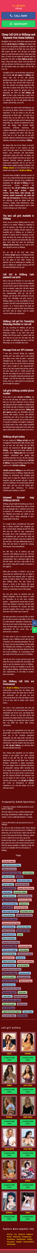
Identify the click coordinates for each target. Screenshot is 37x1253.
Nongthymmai (21, 1239)
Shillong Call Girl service (9, 985)
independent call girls (25, 973)
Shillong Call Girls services (9, 900)
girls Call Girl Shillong (23, 965)
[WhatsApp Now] (34, 630)
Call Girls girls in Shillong (20, 892)
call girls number (7, 892)
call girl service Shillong (8, 880)
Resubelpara (11, 1239)
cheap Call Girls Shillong (9, 965)
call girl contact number (9, 1004)
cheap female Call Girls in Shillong (11, 923)
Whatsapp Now (10, 1059)
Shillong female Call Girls (9, 888)
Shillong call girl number (9, 961)
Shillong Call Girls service (9, 896)
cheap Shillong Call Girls (27, 911)
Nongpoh (19, 1242)
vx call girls (18, 5)
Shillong (29, 1239)
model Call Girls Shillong (25, 946)
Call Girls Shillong (24, 950)
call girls (20, 934)
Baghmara (29, 1234)
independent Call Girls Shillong (25, 961)
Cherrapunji (10, 1242)
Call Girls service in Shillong (9, 950)
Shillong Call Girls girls (8, 931)
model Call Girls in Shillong (24, 896)
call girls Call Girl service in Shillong (11, 865)
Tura (15, 1234)
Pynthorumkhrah (28, 1242)
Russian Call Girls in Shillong (9, 904)
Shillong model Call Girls (23, 977)
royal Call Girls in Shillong (21, 907)
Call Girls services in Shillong (25, 954)
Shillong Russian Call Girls (9, 992)
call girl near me (20, 958)
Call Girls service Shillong (25, 900)
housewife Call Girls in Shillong (25, 888)
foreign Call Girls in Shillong (9, 919)
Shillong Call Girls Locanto (9, 869)
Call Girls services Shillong (22, 884)
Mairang (9, 1234)
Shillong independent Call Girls (10, 911)
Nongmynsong (26, 1237)
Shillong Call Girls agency (21, 996)
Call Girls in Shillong (8, 884)
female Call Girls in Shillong (24, 880)
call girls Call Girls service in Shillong (11, 969)
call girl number (22, 992)
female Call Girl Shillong (23, 931)
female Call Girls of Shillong (9, 981)
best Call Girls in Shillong (9, 1015)
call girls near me (24, 904)
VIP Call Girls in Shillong (8, 977)
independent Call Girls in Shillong (11, 942)
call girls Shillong (7, 996)
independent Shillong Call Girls (24, 915)
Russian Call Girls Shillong (9, 938)
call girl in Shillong (27, 1012)
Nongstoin (21, 1234)
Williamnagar (11, 1244)
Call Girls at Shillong (28, 873)
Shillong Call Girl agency (25, 981)
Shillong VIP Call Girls (8, 958)
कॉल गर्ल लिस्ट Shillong (8, 1008)
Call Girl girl (19, 877)
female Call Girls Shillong (9, 954)
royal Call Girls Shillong (8, 927)
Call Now (20, 16)
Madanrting (17, 1237)
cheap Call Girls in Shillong (9, 946)
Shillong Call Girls (7, 907)
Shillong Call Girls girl (8, 877)
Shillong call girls (8, 168)
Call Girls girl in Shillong (8, 861)
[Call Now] (34, 623)
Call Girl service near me (9, 934)
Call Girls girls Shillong (8, 915)
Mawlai (9, 1237)
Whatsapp (20, 24)
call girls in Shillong (12, 688)
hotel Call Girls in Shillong (24, 927)
